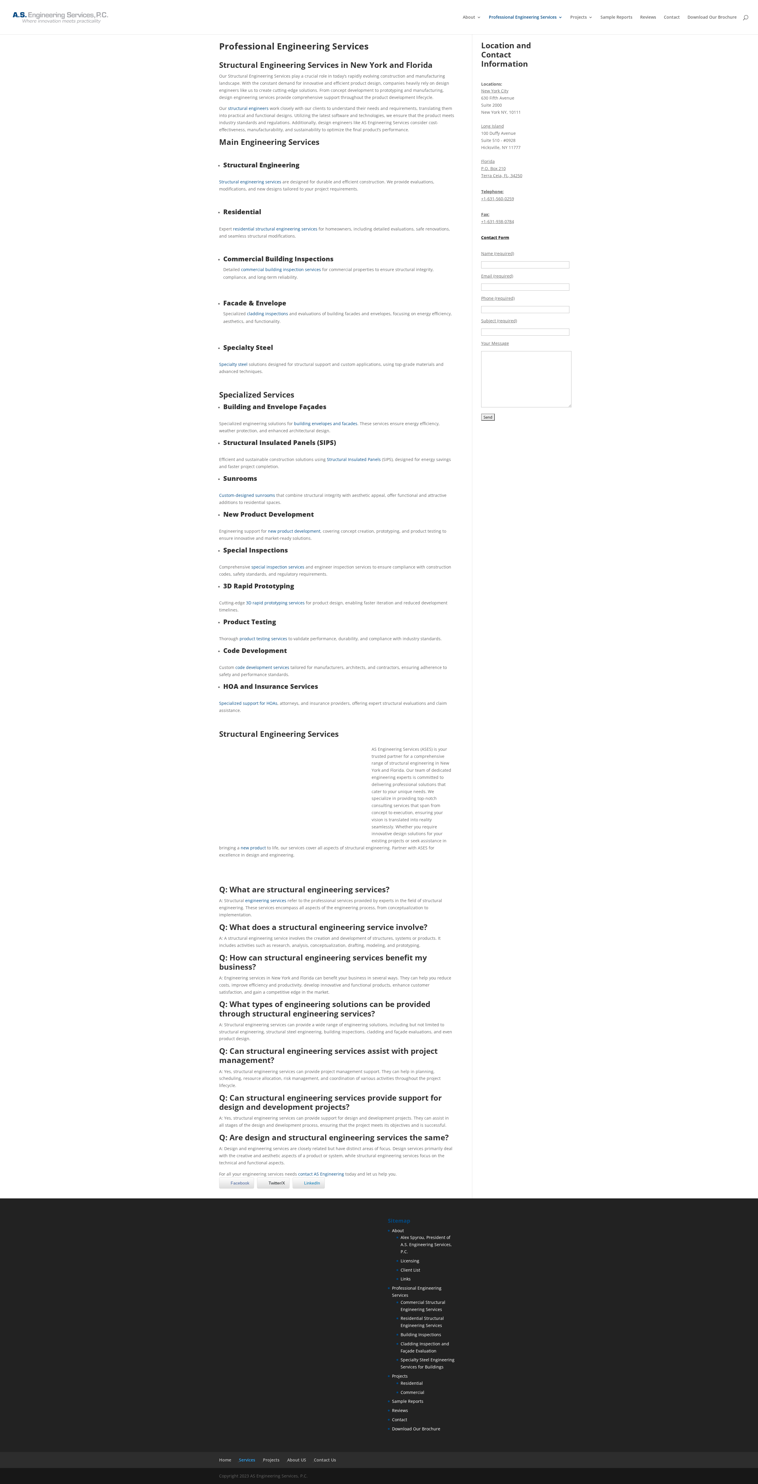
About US (296, 1460)
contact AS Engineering (321, 1174)
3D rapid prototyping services (275, 603)
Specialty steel (233, 364)
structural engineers (248, 108)
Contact (672, 17)
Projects (578, 17)
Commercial (412, 1392)
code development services (262, 667)
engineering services (265, 900)
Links (406, 1279)
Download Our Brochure (712, 17)
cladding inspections (267, 313)
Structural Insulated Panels (354, 459)
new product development (294, 531)
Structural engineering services (250, 182)
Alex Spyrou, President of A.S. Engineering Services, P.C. (426, 1244)
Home (225, 1460)
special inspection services (277, 567)
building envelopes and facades (325, 423)
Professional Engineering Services (523, 17)
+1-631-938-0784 (497, 221)
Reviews (648, 17)
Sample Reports (616, 17)
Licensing (410, 1261)
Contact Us (325, 1460)
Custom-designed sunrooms (247, 495)
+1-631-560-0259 (497, 198)
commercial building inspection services (281, 269)
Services (247, 1460)
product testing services (263, 638)
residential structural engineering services (275, 229)
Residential (412, 1383)
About (469, 17)
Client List (410, 1270)
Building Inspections (421, 1334)
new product (253, 848)
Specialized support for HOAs (248, 703)
